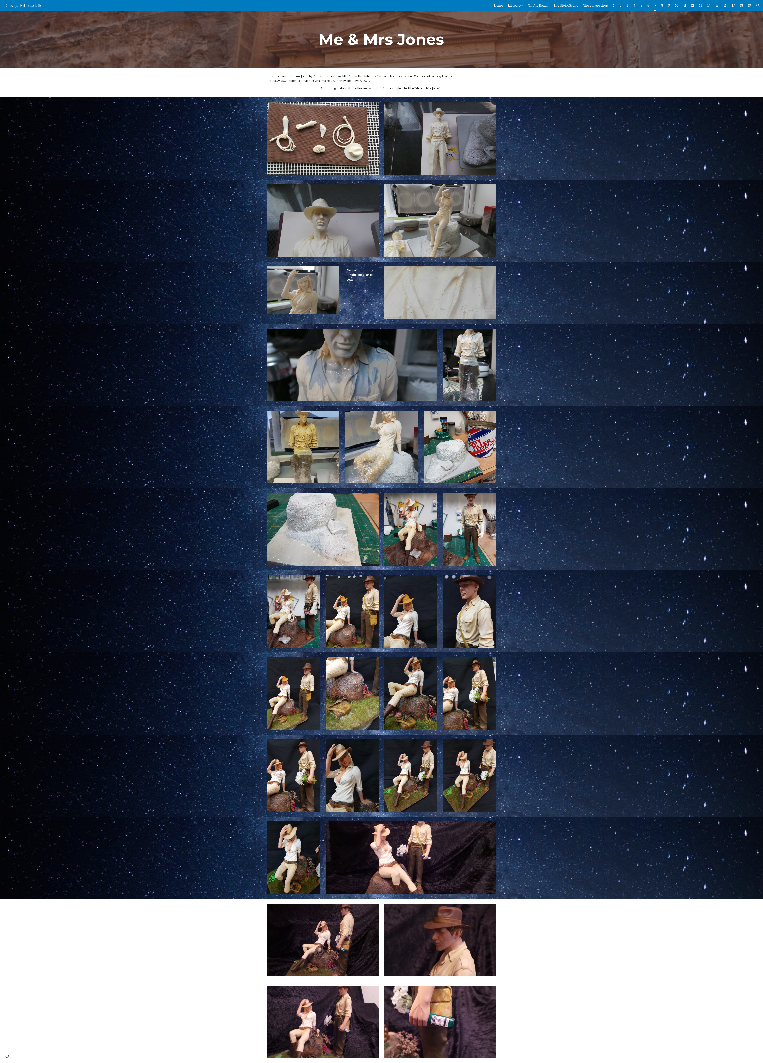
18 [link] (741, 5)
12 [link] (692, 5)
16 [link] (725, 5)
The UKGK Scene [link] (566, 5)
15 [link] (717, 5)
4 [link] (634, 5)
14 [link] (708, 5)
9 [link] (669, 5)
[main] (381, 39)
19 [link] (749, 5)
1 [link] (613, 5)
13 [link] (700, 5)
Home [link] (498, 5)
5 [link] (641, 5)
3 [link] (627, 5)
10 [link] (676, 5)
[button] (758, 5)
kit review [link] (515, 5)
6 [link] (648, 5)
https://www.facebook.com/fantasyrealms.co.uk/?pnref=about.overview (317, 81)
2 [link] (620, 5)
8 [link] (662, 5)
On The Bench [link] (538, 5)
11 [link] (685, 5)
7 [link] (655, 5)
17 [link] (733, 5)
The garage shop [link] (595, 5)
